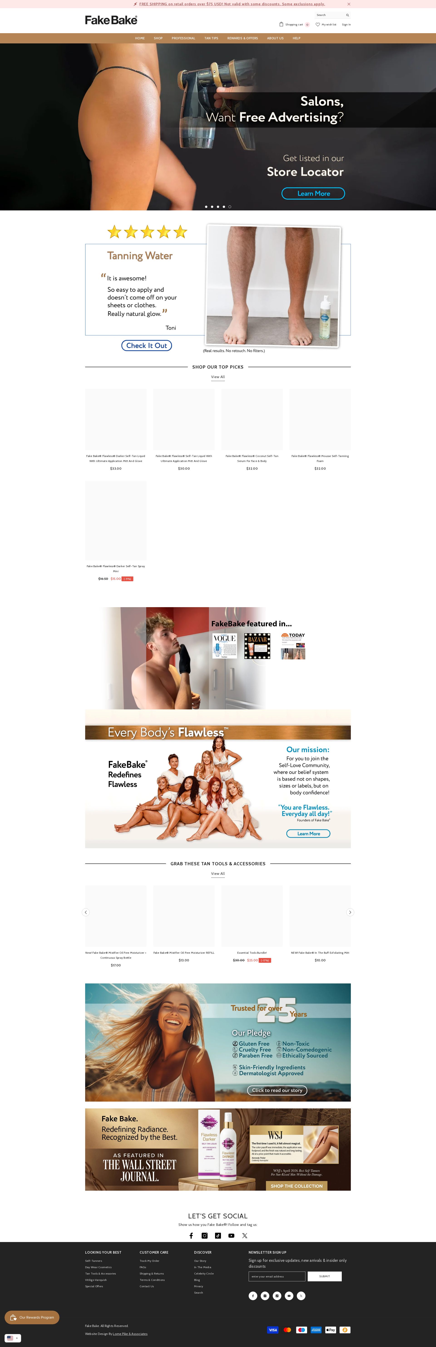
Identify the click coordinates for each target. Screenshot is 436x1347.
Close (349, 4)
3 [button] (218, 206)
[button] (17, 127)
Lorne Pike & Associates (130, 1334)
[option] (218, 4)
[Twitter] (245, 1236)
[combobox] (329, 15)
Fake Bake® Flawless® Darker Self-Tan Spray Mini (116, 568)
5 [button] (229, 206)
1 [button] (206, 206)
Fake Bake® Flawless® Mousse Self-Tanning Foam (320, 458)
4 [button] (224, 206)
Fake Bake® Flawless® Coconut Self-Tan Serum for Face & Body (252, 458)
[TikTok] (218, 1236)
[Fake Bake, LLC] (218, 779)
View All (218, 377)
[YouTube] (231, 1236)
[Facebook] (191, 1236)
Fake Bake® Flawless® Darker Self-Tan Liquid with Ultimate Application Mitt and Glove (115, 458)
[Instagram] (205, 1236)
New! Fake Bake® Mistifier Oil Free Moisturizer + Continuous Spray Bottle (115, 955)
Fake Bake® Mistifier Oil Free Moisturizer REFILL (184, 952)
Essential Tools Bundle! (252, 952)
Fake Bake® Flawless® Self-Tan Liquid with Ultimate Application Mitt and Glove (184, 458)
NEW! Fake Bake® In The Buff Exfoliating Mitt (320, 952)
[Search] (333, 15)
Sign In (346, 24)
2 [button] (212, 206)
